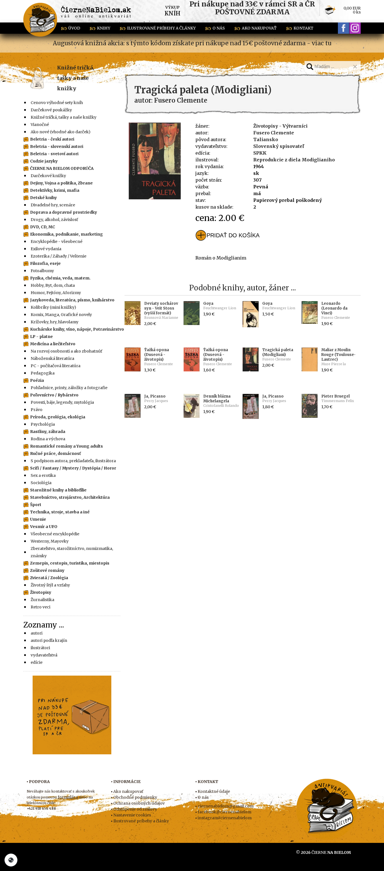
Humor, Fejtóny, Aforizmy (56, 292)
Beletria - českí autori (52, 139)
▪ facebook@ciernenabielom (223, 811)
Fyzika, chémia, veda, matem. (60, 278)
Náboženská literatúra (52, 358)
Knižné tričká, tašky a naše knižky (75, 78)
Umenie (38, 519)
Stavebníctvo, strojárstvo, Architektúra (70, 497)
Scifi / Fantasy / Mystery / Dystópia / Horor (73, 468)
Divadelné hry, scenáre (53, 204)
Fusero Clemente (273, 133)
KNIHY (103, 28)
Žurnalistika (42, 599)
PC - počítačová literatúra (55, 365)
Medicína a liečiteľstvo (52, 343)
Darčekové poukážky (51, 109)
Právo (36, 409)
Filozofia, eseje (45, 263)
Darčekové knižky (48, 175)
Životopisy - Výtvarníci (280, 126)
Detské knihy (43, 197)
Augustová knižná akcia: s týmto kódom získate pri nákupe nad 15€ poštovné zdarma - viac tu (192, 43)
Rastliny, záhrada (47, 431)
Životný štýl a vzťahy (50, 585)
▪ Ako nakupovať (127, 791)
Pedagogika (43, 373)
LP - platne (41, 336)
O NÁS (219, 28)
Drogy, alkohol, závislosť (54, 219)
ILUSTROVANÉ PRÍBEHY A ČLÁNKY (161, 28)
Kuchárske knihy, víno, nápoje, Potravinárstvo (77, 329)
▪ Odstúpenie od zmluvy (134, 809)
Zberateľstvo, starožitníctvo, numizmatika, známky (72, 552)
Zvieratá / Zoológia (49, 577)
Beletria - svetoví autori (54, 153)
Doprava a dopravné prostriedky (63, 212)
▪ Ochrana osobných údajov (138, 803)
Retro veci (40, 607)
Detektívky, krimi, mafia (54, 190)
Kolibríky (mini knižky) (53, 307)
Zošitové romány (47, 570)
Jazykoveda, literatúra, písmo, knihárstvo (72, 300)
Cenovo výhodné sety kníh (57, 102)
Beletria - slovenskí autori (56, 146)
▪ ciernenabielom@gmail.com (224, 806)
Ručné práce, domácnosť (55, 453)
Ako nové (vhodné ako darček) (61, 131)
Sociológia (41, 482)
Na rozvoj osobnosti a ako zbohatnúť (66, 351)
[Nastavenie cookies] (10, 860)
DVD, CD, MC (42, 226)
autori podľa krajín (49, 640)
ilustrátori (40, 647)
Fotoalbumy (42, 270)
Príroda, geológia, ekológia (57, 416)
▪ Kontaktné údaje (212, 791)
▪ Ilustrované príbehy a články (140, 820)
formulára (68, 797)
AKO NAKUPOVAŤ (259, 28)
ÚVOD (74, 28)
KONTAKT (303, 28)
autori (36, 633)
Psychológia (43, 424)
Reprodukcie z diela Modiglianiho (294, 160)
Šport (35, 504)
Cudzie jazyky (44, 161)
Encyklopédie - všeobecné (56, 241)
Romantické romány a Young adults (66, 446)
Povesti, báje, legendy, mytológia (62, 402)
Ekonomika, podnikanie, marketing (66, 234)
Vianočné (40, 124)
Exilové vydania (46, 248)
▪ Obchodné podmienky (134, 797)
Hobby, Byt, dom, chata (53, 285)
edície (36, 662)
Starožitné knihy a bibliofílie (58, 490)
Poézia (37, 380)
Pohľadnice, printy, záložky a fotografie (69, 387)
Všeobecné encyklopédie (55, 533)
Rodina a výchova (48, 438)
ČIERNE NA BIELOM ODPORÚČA (62, 168)
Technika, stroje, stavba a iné (60, 512)
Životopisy (40, 592)
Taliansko (265, 139)
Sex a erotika (43, 475)
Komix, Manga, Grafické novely (61, 314)
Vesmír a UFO (43, 526)
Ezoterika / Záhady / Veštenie (58, 256)
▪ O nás (202, 797)
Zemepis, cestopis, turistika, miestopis (69, 563)
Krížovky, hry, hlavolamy (54, 321)
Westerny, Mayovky (50, 541)
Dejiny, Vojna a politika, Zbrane (61, 183)
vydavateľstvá (44, 655)
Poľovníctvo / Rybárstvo (54, 395)
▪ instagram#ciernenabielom (223, 817)
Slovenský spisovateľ (278, 146)
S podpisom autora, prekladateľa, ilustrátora (73, 460)
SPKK (259, 153)
